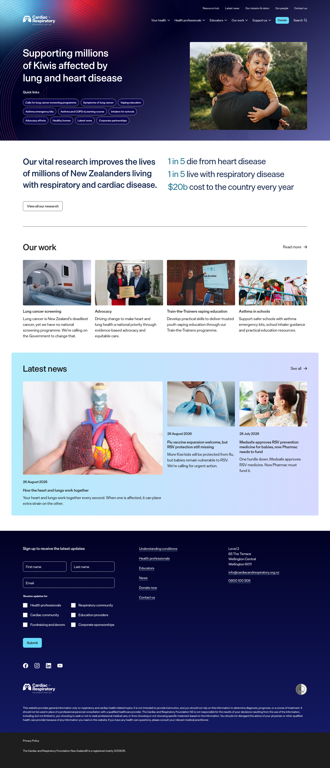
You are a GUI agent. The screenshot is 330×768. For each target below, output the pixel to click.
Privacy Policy (31, 741)
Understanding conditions (158, 548)
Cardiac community (44, 614)
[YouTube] (60, 665)
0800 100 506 (239, 580)
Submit (32, 643)
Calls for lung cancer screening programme (50, 102)
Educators (146, 568)
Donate (282, 20)
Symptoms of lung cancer (98, 102)
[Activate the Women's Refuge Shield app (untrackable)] (301, 689)
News (143, 578)
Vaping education (131, 102)
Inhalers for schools (122, 111)
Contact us (147, 597)
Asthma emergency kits (39, 111)
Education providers (93, 614)
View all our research (43, 206)
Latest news (85, 120)
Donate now (148, 587)
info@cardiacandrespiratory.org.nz (253, 572)
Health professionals (45, 605)
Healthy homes (62, 120)
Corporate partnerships (113, 120)
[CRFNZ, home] (39, 20)
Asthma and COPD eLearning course (82, 111)
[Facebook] (25, 665)
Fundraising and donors (47, 624)
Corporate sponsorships (96, 624)
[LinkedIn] (48, 665)
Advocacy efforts (35, 120)
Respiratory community (95, 605)
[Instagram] (37, 665)
